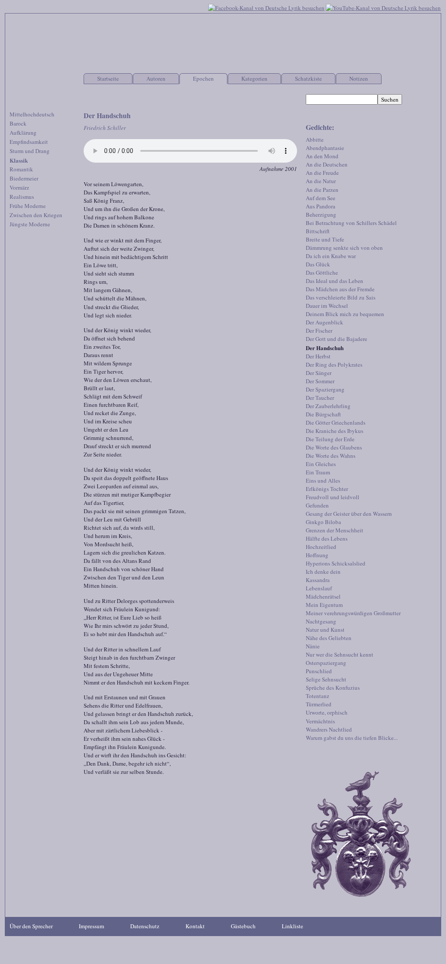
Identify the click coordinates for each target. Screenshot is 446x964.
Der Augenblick (324, 322)
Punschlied (319, 671)
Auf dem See (320, 198)
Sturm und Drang (30, 151)
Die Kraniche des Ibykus (334, 431)
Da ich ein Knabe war (331, 256)
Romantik (21, 169)
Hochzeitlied (321, 547)
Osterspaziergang (326, 663)
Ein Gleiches (321, 464)
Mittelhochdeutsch (32, 114)
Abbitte (315, 139)
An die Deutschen (327, 164)
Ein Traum (318, 472)
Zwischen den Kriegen (36, 215)
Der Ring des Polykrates (334, 364)
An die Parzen (322, 190)
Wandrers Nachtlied (329, 729)
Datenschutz (144, 926)
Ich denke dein (323, 572)
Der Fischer (319, 330)
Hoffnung (317, 555)
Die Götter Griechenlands (335, 422)
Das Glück (318, 264)
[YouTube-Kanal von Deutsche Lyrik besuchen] (383, 7)
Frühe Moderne (28, 206)
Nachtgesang (321, 621)
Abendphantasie (325, 148)
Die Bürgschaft (323, 414)
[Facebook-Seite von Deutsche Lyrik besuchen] (266, 7)
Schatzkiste (308, 78)
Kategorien (254, 78)
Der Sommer (320, 381)
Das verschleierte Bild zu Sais (340, 297)
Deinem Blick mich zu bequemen (345, 314)
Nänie (313, 646)
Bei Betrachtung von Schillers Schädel (351, 223)
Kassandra (318, 580)
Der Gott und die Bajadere (336, 339)
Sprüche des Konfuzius (333, 687)
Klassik (19, 160)
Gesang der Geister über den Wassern (349, 514)
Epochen (203, 78)
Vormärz (19, 187)
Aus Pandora (320, 206)
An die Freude (322, 173)
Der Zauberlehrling (328, 406)
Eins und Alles (323, 480)
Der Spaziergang (325, 389)
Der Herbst (318, 356)
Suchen (390, 99)
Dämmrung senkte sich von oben (344, 248)
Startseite (108, 78)
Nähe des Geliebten (328, 638)
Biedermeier (24, 178)
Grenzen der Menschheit (334, 530)
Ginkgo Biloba (323, 522)
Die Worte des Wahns (330, 456)
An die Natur (321, 181)
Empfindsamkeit (29, 142)
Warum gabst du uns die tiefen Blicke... (352, 738)
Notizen (358, 78)
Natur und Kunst (325, 630)
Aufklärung (23, 132)
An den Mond (322, 156)
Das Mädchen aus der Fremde (340, 289)
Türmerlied (318, 704)
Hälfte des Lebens (327, 538)
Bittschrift (318, 231)
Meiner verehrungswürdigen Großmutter (353, 613)
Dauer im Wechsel (327, 306)
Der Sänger (318, 373)
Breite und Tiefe (325, 239)
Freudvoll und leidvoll (332, 497)
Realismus (22, 197)
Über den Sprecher (31, 926)
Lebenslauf (319, 588)
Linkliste (292, 926)
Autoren (156, 78)
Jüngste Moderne (30, 224)
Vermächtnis (320, 721)
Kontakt (195, 926)
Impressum (91, 926)
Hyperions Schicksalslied (335, 563)
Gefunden (317, 505)
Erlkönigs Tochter (327, 489)
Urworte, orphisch (327, 712)
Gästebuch (243, 926)
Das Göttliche (322, 272)
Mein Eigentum (324, 605)
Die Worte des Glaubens (334, 447)
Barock (18, 123)
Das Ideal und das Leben (334, 281)
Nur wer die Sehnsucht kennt (339, 654)
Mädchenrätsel (323, 596)
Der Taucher (320, 398)
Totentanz (317, 696)
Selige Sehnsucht (326, 679)
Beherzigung (321, 214)
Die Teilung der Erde (330, 439)
